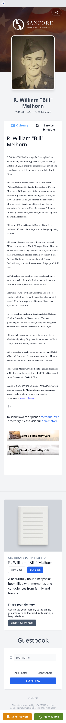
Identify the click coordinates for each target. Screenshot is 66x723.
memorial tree (50, 417)
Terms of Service (42, 707)
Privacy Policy (23, 707)
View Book (16, 569)
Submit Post (33, 680)
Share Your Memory (22, 622)
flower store (50, 421)
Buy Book (35, 569)
